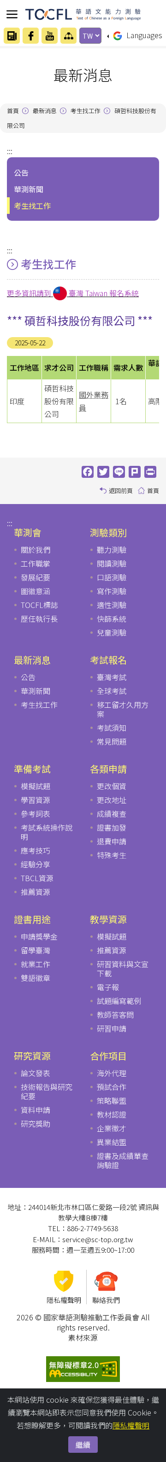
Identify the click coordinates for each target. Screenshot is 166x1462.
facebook (31, 36)
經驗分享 (35, 864)
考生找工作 (86, 110)
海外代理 (111, 1072)
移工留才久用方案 (122, 709)
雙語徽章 (35, 977)
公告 (28, 676)
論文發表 (35, 1072)
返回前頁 (121, 490)
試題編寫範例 (119, 1000)
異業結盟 (111, 1141)
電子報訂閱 (12, 36)
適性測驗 (111, 604)
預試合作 (111, 1086)
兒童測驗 (111, 632)
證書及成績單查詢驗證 (122, 1160)
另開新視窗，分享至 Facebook (88, 472)
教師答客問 (115, 1014)
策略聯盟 (111, 1100)
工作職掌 (35, 563)
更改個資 (111, 785)
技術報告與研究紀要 (46, 1091)
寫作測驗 (111, 590)
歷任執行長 (39, 618)
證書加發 (111, 827)
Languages (143, 34)
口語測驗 (111, 577)
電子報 (108, 986)
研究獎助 (35, 1123)
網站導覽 (68, 36)
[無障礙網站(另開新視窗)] (83, 1368)
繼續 (83, 1444)
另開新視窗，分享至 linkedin (135, 472)
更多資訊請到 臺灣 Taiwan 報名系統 (73, 292)
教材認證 (111, 1114)
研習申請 (111, 1028)
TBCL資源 (37, 877)
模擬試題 (35, 785)
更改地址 (111, 799)
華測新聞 (35, 690)
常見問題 (111, 741)
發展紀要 (35, 577)
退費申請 (111, 841)
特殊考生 (111, 854)
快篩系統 (111, 618)
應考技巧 (35, 850)
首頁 (13, 110)
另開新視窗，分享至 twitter (104, 472)
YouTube (50, 36)
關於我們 (35, 549)
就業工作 (35, 963)
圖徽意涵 (35, 590)
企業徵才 (111, 1128)
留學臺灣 (35, 950)
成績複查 (111, 813)
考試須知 (111, 727)
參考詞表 (35, 813)
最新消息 (45, 110)
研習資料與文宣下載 (122, 968)
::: (9, 150)
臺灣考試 (111, 676)
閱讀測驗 (111, 563)
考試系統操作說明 (46, 832)
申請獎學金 (39, 936)
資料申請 (35, 1109)
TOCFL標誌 (39, 604)
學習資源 (35, 799)
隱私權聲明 (131, 1425)
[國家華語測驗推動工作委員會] (83, 12)
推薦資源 (35, 891)
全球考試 (111, 690)
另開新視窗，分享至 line (120, 472)
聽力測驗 (111, 549)
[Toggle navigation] (12, 14)
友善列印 (151, 472)
